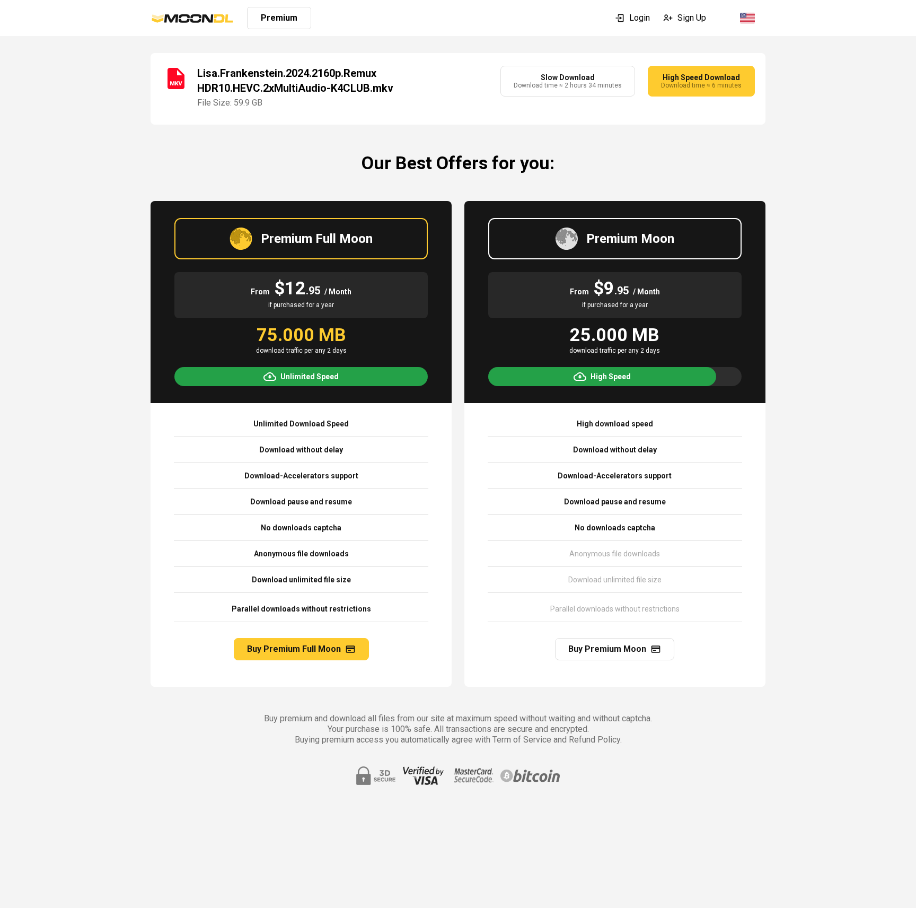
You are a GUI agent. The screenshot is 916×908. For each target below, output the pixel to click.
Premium (279, 18)
